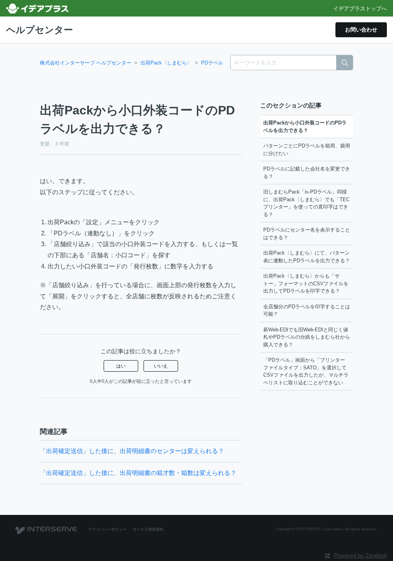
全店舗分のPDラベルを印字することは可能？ (306, 310)
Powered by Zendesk (360, 555)
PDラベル (212, 63)
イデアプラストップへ (360, 8)
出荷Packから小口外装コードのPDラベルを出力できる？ (305, 126)
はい (120, 366)
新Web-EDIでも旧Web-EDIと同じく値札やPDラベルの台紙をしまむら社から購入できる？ (306, 337)
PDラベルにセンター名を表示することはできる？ (306, 233)
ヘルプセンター (39, 30)
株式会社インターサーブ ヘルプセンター (85, 63)
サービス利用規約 (148, 529)
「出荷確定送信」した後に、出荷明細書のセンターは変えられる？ (132, 451)
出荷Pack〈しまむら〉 (166, 63)
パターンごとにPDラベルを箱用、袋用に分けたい (306, 149)
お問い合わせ (361, 29)
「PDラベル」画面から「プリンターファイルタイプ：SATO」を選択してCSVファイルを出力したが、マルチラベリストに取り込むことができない (305, 371)
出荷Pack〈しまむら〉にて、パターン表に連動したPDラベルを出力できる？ (306, 256)
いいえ (161, 366)
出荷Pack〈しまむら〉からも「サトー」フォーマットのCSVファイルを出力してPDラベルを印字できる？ (305, 283)
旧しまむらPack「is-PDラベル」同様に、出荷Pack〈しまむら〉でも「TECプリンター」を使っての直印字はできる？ (306, 203)
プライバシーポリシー (107, 529)
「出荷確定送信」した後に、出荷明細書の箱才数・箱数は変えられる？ (138, 473)
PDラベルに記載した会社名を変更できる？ (306, 172)
